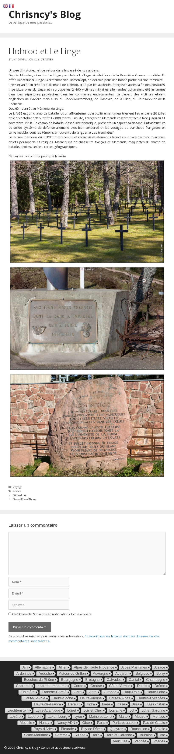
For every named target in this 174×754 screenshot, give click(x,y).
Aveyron (121, 673)
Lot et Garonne (153, 710)
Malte (123, 717)
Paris (101, 723)
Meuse (140, 717)
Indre (91, 704)
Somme (61, 735)
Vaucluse (120, 741)
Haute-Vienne (91, 698)
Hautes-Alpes (119, 698)
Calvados (114, 680)
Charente (23, 686)
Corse (78, 686)
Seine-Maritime (36, 735)
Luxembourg (57, 717)
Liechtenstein (17, 710)
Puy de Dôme (91, 729)
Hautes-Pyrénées (151, 698)
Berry (160, 673)
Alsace (17, 491)
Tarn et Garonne (119, 735)
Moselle (26, 723)
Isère (106, 704)
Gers (93, 692)
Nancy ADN (66, 723)
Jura (135, 704)
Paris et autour (124, 723)
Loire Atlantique (48, 710)
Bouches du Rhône (39, 680)
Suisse (79, 735)
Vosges (159, 741)
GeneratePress (74, 747)
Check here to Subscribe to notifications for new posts (51, 614)
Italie (121, 704)
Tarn (96, 735)
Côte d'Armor (119, 686)
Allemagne (43, 667)
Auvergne (100, 673)
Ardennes (23, 673)
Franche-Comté (54, 692)
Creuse (96, 686)
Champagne (155, 680)
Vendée (140, 741)
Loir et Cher (92, 710)
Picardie (67, 729)
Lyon (78, 717)
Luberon (34, 717)
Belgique (142, 673)
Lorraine (115, 710)
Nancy (44, 723)
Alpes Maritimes (134, 667)
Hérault (74, 704)
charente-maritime (52, 686)
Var (162, 735)
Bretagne (92, 680)
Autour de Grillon (72, 673)
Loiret (71, 710)
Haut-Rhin (131, 692)
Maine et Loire (100, 717)
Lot (131, 710)
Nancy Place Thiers (25, 499)
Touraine (146, 735)
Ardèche (45, 673)
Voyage (17, 487)
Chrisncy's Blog (44, 14)
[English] (6, 5)
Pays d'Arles (44, 729)
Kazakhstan (155, 704)
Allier (63, 667)
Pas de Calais (154, 723)
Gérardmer (20, 495)
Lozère (15, 717)
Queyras (116, 729)
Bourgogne (69, 680)
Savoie (159, 729)
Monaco (159, 717)
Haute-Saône (62, 698)
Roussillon (138, 729)
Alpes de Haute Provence (94, 667)
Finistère (28, 692)
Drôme (159, 686)
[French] (11, 5)
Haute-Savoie (34, 698)
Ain (25, 667)
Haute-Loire (156, 692)
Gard (77, 692)
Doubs (142, 686)
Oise (86, 723)
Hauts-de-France (47, 704)
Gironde (110, 692)
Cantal (134, 680)
